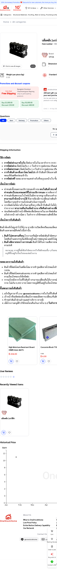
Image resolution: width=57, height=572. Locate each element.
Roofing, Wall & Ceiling (36, 15)
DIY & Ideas (32, 8)
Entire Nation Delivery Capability (36, 525)
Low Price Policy (30, 522)
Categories (7, 15)
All (3, 120)
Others (46, 120)
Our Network (28, 528)
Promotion (34, 120)
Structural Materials (20, 15)
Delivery (22, 120)
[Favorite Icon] (17, 361)
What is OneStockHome (33, 519)
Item (11, 120)
